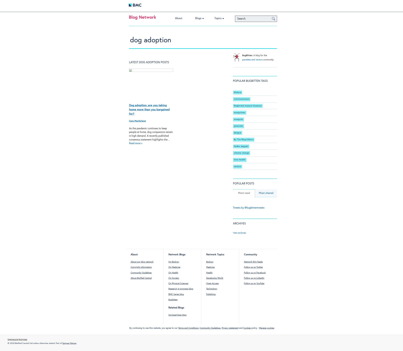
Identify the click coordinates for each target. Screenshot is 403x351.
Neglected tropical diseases (248, 106)
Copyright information (141, 267)
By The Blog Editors (243, 140)
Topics (218, 18)
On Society (173, 278)
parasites (238, 126)
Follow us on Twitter (253, 267)
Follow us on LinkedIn (254, 278)
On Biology (173, 262)
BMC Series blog (176, 294)
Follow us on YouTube (254, 283)
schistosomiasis (242, 99)
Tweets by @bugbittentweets (248, 208)
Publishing (211, 294)
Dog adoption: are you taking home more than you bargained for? (149, 109)
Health (209, 273)
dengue (237, 133)
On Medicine (174, 267)
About (178, 18)
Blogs (198, 18)
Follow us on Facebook (255, 273)
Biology (209, 262)
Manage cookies (266, 328)
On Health (173, 273)
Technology (211, 289)
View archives (239, 233)
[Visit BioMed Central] (135, 6)
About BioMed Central (141, 278)
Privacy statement (230, 328)
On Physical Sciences (178, 283)
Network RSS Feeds (253, 262)
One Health (240, 160)
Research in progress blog (180, 289)
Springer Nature (69, 343)
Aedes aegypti (241, 146)
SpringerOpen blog (177, 315)
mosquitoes (239, 113)
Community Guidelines (141, 273)
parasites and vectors (252, 60)
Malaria (237, 92)
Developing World (214, 278)
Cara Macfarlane (137, 121)
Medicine (210, 267)
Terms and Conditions (188, 328)
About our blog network (142, 262)
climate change (241, 153)
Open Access (212, 283)
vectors (237, 166)
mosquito (238, 119)
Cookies (247, 328)
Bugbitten (173, 300)
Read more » (135, 143)
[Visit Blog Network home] (142, 18)
